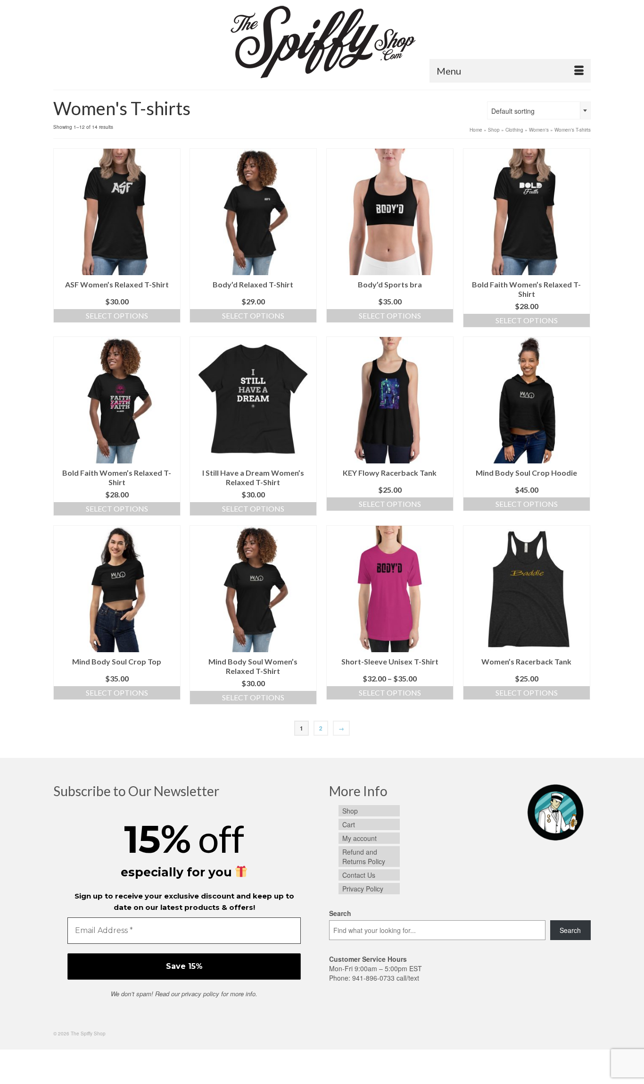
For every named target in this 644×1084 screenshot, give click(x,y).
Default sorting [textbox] (513, 111)
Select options (117, 315)
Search (340, 913)
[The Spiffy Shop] (322, 41)
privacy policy (200, 993)
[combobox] (539, 110)
